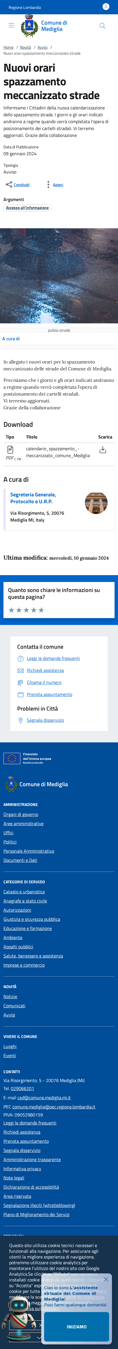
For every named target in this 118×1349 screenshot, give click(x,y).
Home (8, 47)
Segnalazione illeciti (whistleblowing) (39, 1205)
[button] (25, 7)
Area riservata (17, 1196)
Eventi (9, 1055)
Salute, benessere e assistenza (33, 955)
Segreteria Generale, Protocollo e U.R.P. (33, 498)
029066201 (22, 1088)
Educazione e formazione (27, 928)
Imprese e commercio (24, 964)
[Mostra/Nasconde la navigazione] (11, 25)
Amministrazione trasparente (32, 1159)
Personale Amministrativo (28, 850)
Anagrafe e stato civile (25, 900)
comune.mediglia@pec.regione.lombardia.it (53, 1106)
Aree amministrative (23, 823)
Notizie (10, 996)
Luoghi (10, 1046)
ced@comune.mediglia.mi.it (44, 1097)
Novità (25, 47)
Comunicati (14, 1005)
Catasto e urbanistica (24, 891)
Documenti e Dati (20, 860)
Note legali (13, 1177)
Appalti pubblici (18, 946)
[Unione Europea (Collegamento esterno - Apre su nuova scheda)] (59, 760)
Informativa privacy (22, 1168)
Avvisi (43, 47)
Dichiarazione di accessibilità (31, 1186)
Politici (10, 841)
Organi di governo (20, 814)
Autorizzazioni (17, 909)
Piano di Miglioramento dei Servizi (36, 1214)
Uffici (8, 832)
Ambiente (12, 937)
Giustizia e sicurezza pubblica (31, 919)
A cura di (11, 338)
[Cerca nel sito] (102, 26)
